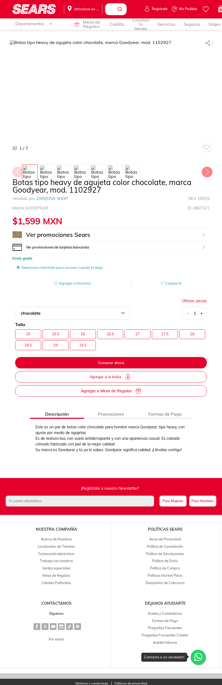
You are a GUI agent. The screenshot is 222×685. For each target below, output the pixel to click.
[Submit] (120, 9)
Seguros (192, 24)
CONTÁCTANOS (56, 603)
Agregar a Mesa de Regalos (106, 390)
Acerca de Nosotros (56, 539)
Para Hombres (202, 501)
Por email (56, 639)
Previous (17, 171)
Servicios (166, 24)
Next (206, 171)
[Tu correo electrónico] (81, 501)
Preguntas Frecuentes (165, 628)
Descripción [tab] (57, 414)
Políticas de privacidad (131, 683)
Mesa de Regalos (91, 24)
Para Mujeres (172, 501)
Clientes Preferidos (56, 583)
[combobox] (116, 9)
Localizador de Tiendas (56, 546)
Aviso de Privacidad (165, 539)
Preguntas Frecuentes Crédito (165, 635)
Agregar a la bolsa (105, 377)
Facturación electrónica (56, 554)
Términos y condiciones (91, 683)
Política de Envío (165, 561)
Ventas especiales (56, 568)
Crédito (116, 24)
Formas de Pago (165, 621)
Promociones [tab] (111, 414)
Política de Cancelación (165, 546)
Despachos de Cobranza (165, 583)
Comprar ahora (111, 363)
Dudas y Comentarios (165, 613)
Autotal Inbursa (165, 642)
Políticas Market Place (165, 575)
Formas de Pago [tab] (165, 414)
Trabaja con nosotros (56, 561)
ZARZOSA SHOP (52, 198)
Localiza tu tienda (140, 24)
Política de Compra (165, 568)
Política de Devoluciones (165, 554)
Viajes (214, 24)
